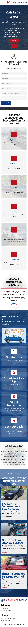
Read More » (4, 518)
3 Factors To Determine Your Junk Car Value (10, 506)
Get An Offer (6, 103)
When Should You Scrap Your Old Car (12, 541)
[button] (2, 2)
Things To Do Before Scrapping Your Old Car (13, 576)
